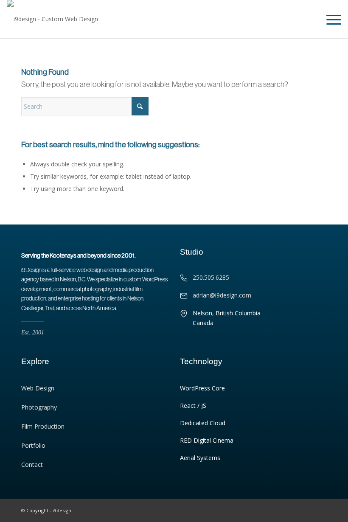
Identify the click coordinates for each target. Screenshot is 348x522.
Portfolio (33, 445)
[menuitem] (329, 19)
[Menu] (329, 19)
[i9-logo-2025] (52, 19)
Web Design (37, 388)
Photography (39, 407)
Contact (32, 464)
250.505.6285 (211, 277)
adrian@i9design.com (222, 295)
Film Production (43, 426)
